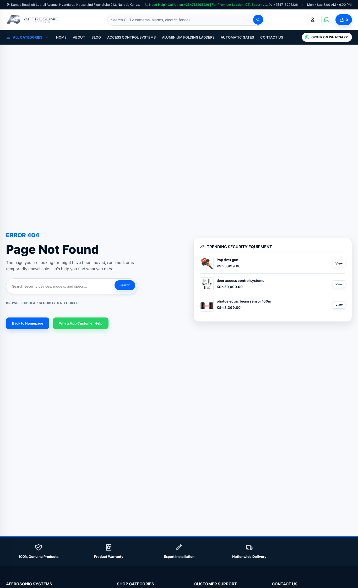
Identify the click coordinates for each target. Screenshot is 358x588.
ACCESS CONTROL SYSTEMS (131, 37)
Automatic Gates (237, 37)
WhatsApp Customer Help (80, 323)
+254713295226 (285, 5)
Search (125, 285)
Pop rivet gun (227, 260)
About (79, 37)
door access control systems (240, 280)
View (339, 263)
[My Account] (312, 19)
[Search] (258, 20)
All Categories (27, 37)
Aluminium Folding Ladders (188, 37)
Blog (96, 37)
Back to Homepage (27, 323)
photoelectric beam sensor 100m (244, 301)
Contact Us (271, 37)
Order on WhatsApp (329, 37)
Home (61, 37)
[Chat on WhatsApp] (326, 19)
